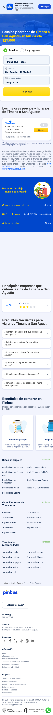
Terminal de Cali (9, 572)
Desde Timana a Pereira (12, 467)
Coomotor (6, 512)
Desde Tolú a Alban (10, 488)
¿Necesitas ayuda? (15, 605)
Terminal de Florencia (36, 557)
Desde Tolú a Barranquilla (38, 488)
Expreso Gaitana (34, 517)
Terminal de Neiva (10, 567)
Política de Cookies (9, 690)
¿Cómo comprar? (9, 656)
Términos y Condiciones (11, 679)
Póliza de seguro (8, 687)
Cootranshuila (33, 512)
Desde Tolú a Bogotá (11, 493)
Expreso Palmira (9, 532)
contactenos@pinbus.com (13, 169)
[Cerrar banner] (3, 6)
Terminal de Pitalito (10, 552)
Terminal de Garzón (35, 552)
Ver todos (46, 460)
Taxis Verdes (7, 517)
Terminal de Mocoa (35, 562)
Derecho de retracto (9, 682)
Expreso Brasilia (9, 522)
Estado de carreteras (10, 659)
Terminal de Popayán (11, 562)
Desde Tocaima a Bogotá (37, 480)
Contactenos (7, 693)
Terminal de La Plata (11, 557)
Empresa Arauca (34, 527)
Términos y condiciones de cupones (15, 662)
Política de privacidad (10, 667)
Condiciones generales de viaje (14, 684)
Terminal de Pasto (34, 567)
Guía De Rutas (16, 583)
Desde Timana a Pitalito (37, 467)
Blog (4, 653)
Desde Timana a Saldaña (37, 472)
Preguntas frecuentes (10, 664)
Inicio (6, 583)
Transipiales (7, 527)
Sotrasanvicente (34, 522)
